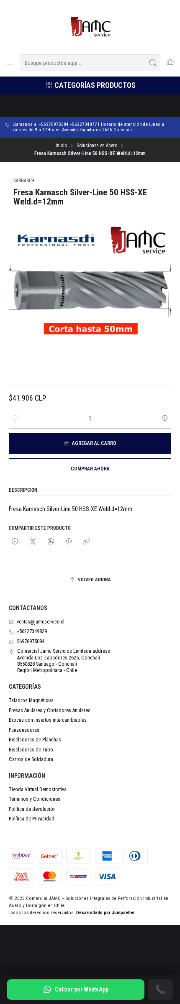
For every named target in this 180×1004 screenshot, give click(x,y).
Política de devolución (32, 809)
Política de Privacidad (31, 819)
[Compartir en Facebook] (15, 541)
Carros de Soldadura (31, 759)
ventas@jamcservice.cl (40, 622)
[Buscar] (153, 62)
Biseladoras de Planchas (35, 740)
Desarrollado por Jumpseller (105, 912)
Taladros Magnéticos (31, 700)
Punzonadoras (24, 730)
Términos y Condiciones (34, 799)
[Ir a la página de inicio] (90, 26)
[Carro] (170, 62)
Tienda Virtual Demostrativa (38, 789)
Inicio (61, 145)
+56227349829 (32, 631)
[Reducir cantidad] (15, 418)
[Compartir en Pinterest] (68, 541)
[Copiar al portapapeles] (86, 541)
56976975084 (30, 641)
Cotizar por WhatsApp (81, 989)
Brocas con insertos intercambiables (48, 720)
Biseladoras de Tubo (31, 750)
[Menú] (10, 62)
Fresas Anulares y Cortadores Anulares (49, 710)
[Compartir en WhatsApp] (50, 541)
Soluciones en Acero (97, 145)
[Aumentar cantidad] (165, 418)
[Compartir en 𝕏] (33, 541)
